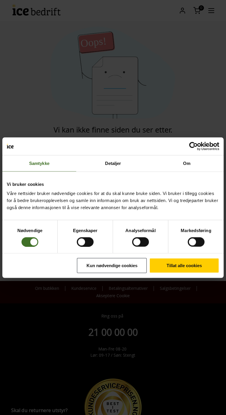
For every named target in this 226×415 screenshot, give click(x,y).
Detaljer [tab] (113, 163)
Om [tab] (186, 163)
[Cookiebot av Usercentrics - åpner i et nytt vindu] (193, 146)
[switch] (85, 242)
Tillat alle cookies (184, 265)
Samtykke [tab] (39, 163)
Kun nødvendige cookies (112, 265)
